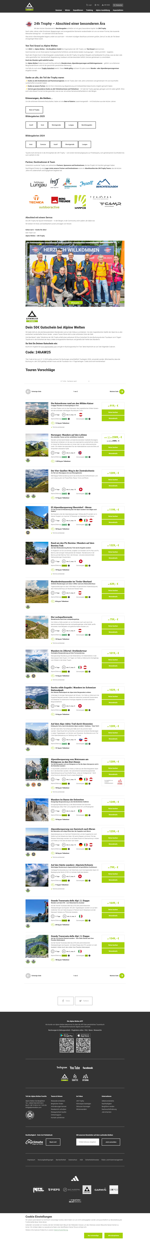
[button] (58, 427)
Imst (42, 125)
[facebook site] (88, 1069)
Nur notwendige (93, 1235)
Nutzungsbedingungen (45, 1160)
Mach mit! (53, 1142)
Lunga (71, 125)
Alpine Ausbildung (103, 10)
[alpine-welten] (64, 1080)
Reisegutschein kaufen (58, 1112)
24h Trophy (80, 1101)
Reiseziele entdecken (58, 1101)
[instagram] (62, 1069)
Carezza (43, 144)
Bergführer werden (108, 1106)
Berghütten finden (57, 1104)
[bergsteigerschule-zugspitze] (75, 1080)
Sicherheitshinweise (92, 1160)
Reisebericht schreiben (58, 1109)
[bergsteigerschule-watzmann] (85, 1080)
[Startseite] (29, 7)
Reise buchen (113, 412)
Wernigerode (56, 125)
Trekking (89, 10)
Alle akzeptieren (113, 1235)
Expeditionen (78, 10)
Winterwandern (81, 1109)
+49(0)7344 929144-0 (36, 1103)
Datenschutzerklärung (61, 1230)
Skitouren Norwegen (83, 1106)
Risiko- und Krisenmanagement (112, 1160)
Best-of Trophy (34, 110)
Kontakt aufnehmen (57, 1117)
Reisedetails (113, 418)
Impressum (31, 1160)
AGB (81, 1160)
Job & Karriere (106, 1112)
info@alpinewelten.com (33, 1107)
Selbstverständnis (108, 1101)
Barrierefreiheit (61, 1160)
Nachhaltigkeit (107, 1104)
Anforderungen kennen (58, 1106)
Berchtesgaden (87, 125)
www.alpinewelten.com (49, 347)
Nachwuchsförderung (109, 1109)
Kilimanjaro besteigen (83, 1104)
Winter (67, 10)
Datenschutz (72, 1160)
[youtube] (75, 1069)
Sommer (58, 10)
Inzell (31, 125)
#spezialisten (118, 10)
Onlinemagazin (56, 1115)
